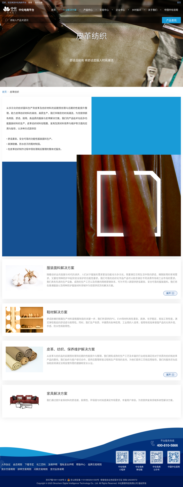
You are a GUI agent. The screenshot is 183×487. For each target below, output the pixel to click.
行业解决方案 (69, 9)
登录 (30, 2)
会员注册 (38, 2)
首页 (179, 2)
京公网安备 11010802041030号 (84, 479)
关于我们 (152, 9)
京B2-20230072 (130, 479)
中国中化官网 (171, 9)
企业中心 (120, 9)
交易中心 (104, 9)
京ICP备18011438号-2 (56, 479)
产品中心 (88, 9)
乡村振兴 (136, 9)
